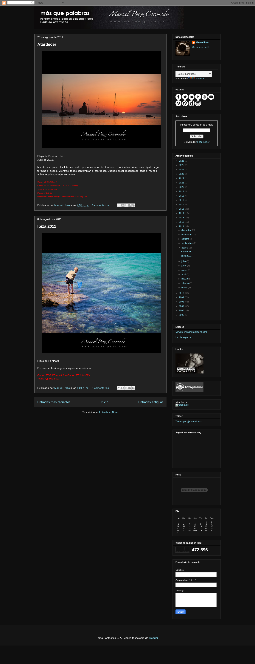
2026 (182, 161)
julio (183, 261)
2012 (182, 222)
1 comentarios (100, 387)
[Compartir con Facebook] (130, 205)
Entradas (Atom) (109, 412)
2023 (182, 174)
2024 (182, 169)
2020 (182, 187)
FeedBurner (203, 142)
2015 (182, 209)
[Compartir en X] (126, 205)
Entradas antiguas (151, 402)
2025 (182, 165)
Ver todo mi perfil (200, 47)
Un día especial (183, 337)
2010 (182, 293)
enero (184, 287)
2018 (182, 195)
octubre (185, 239)
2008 (182, 301)
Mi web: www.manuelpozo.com (191, 332)
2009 (182, 297)
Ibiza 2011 (46, 226)
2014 (182, 213)
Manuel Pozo (62, 205)
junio (184, 265)
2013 (182, 217)
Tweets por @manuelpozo (188, 421)
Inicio (104, 402)
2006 (182, 310)
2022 (182, 178)
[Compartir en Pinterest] (133, 205)
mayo (184, 270)
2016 (182, 204)
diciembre (186, 230)
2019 (182, 191)
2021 (182, 182)
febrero (185, 283)
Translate (200, 78)
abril (183, 274)
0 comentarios (100, 205)
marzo (184, 278)
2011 (182, 226)
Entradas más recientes (54, 402)
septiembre (187, 243)
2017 (182, 200)
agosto (185, 247)
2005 (182, 315)
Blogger (153, 637)
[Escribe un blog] (123, 205)
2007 (182, 306)
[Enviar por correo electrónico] (119, 205)
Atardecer (46, 44)
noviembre (187, 234)
